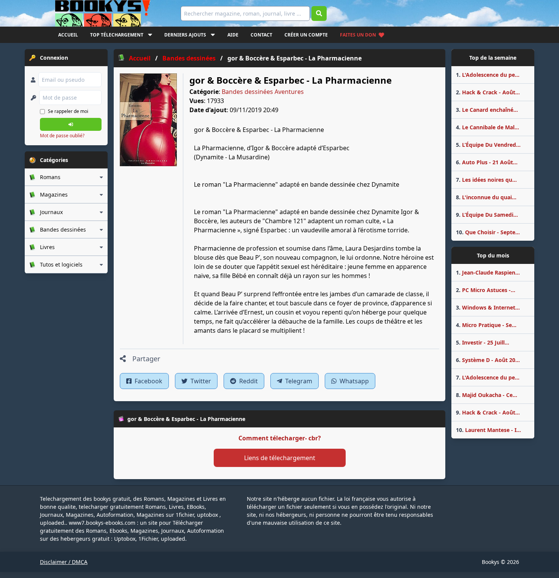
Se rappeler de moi (68, 111)
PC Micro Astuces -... (485, 290)
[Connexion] (71, 124)
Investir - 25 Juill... (482, 342)
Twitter (200, 381)
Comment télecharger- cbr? (279, 438)
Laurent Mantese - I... (488, 430)
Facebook (147, 381)
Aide (232, 35)
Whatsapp (353, 381)
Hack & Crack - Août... (488, 92)
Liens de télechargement (279, 458)
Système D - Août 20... (488, 360)
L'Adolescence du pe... (487, 74)
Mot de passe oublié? (62, 135)
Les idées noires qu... (486, 179)
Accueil (68, 35)
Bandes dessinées (247, 91)
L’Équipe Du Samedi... (487, 214)
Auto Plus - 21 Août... (487, 162)
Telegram (298, 381)
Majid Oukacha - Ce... (486, 395)
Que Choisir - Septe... (488, 232)
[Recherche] (319, 13)
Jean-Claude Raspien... (488, 272)
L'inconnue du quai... (486, 197)
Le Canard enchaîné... (487, 109)
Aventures (289, 91)
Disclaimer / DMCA (63, 561)
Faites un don (358, 35)
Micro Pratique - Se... (486, 325)
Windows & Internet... (488, 307)
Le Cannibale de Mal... (487, 127)
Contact (261, 35)
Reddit (248, 381)
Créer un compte (306, 35)
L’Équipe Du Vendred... (488, 144)
